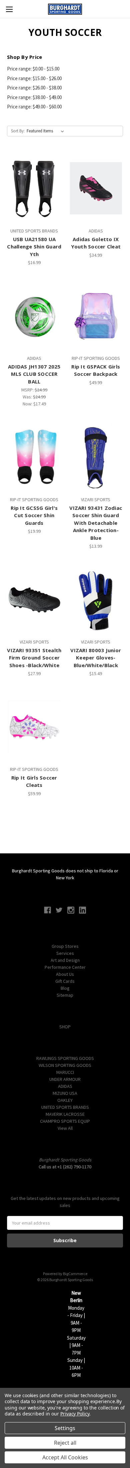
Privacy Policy (74, 1413)
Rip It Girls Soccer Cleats (34, 781)
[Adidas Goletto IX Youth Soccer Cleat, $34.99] (96, 188)
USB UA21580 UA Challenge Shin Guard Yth (34, 246)
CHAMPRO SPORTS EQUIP (65, 1121)
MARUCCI (65, 1072)
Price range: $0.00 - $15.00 (33, 69)
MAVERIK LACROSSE (65, 1114)
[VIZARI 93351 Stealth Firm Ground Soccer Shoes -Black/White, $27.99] (34, 599)
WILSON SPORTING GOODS (65, 1065)
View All (65, 1128)
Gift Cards (65, 981)
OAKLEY (65, 1100)
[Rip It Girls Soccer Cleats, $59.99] (34, 726)
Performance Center (65, 967)
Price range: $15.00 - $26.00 (34, 78)
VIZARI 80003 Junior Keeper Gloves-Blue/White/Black (95, 657)
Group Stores (65, 946)
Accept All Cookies (65, 1457)
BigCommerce (75, 1273)
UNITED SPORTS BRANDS (65, 1107)
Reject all (65, 1442)
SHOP (65, 1027)
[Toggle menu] (9, 9)
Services (65, 953)
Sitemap (65, 995)
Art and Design (65, 960)
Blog (65, 988)
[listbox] (47, 131)
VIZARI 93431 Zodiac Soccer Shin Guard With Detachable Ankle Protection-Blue (95, 523)
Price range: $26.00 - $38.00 (34, 87)
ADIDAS (65, 1086)
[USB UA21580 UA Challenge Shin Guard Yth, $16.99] (34, 188)
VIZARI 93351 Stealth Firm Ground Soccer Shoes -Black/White (34, 657)
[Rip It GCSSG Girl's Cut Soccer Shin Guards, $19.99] (34, 457)
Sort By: (18, 131)
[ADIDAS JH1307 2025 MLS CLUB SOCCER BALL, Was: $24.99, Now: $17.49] (34, 315)
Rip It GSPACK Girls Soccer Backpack (95, 370)
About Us (65, 974)
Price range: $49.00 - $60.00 (34, 106)
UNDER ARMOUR (65, 1079)
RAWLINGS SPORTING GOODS (65, 1058)
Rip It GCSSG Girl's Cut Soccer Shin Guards (34, 515)
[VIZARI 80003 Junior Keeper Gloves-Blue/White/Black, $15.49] (96, 599)
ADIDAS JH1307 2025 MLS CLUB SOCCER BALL (34, 374)
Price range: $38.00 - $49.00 (34, 97)
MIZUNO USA (65, 1093)
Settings (65, 1428)
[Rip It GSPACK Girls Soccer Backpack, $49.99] (96, 315)
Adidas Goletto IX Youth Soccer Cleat (96, 243)
